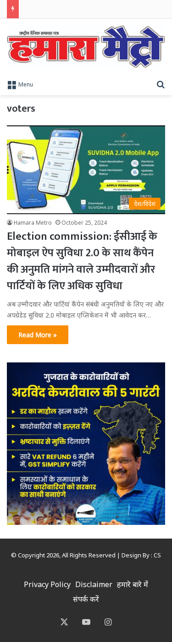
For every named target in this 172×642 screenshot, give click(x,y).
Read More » (37, 334)
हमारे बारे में (132, 584)
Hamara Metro (33, 223)
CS (157, 555)
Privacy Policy (47, 584)
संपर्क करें (86, 599)
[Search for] (160, 84)
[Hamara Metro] (86, 46)
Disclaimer (93, 584)
